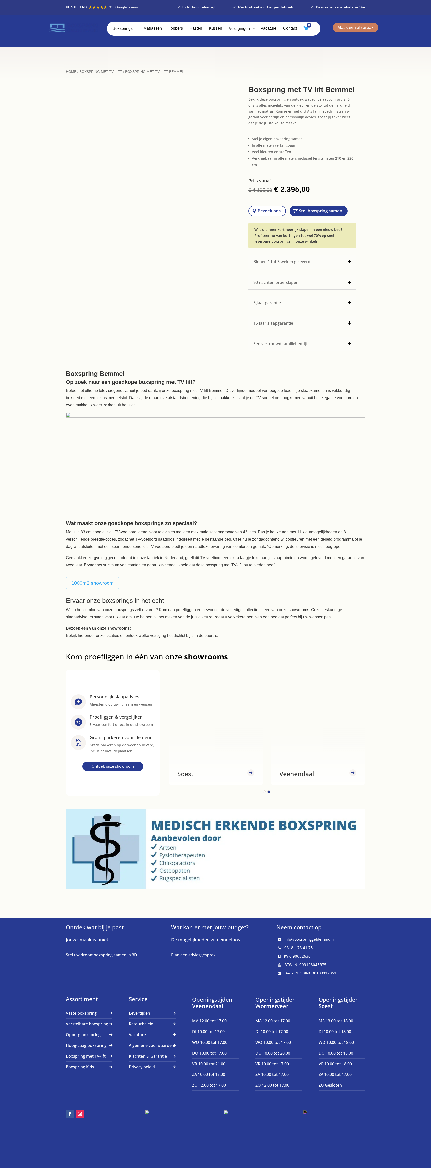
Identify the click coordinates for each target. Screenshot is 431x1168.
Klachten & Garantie (148, 1056)
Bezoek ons (269, 211)
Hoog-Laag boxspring (86, 1045)
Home (71, 72)
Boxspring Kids (80, 1067)
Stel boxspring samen (320, 211)
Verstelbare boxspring (87, 1024)
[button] (264, 791)
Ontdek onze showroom (113, 766)
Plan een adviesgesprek (193, 955)
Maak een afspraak (355, 27)
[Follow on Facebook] (70, 1114)
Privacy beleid (142, 1067)
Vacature (137, 1034)
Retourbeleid (141, 1024)
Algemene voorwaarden (151, 1045)
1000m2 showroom (92, 583)
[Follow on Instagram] (80, 1114)
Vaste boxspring (81, 1013)
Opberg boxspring (83, 1034)
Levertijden (139, 1013)
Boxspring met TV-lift (100, 72)
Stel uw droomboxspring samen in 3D (101, 955)
